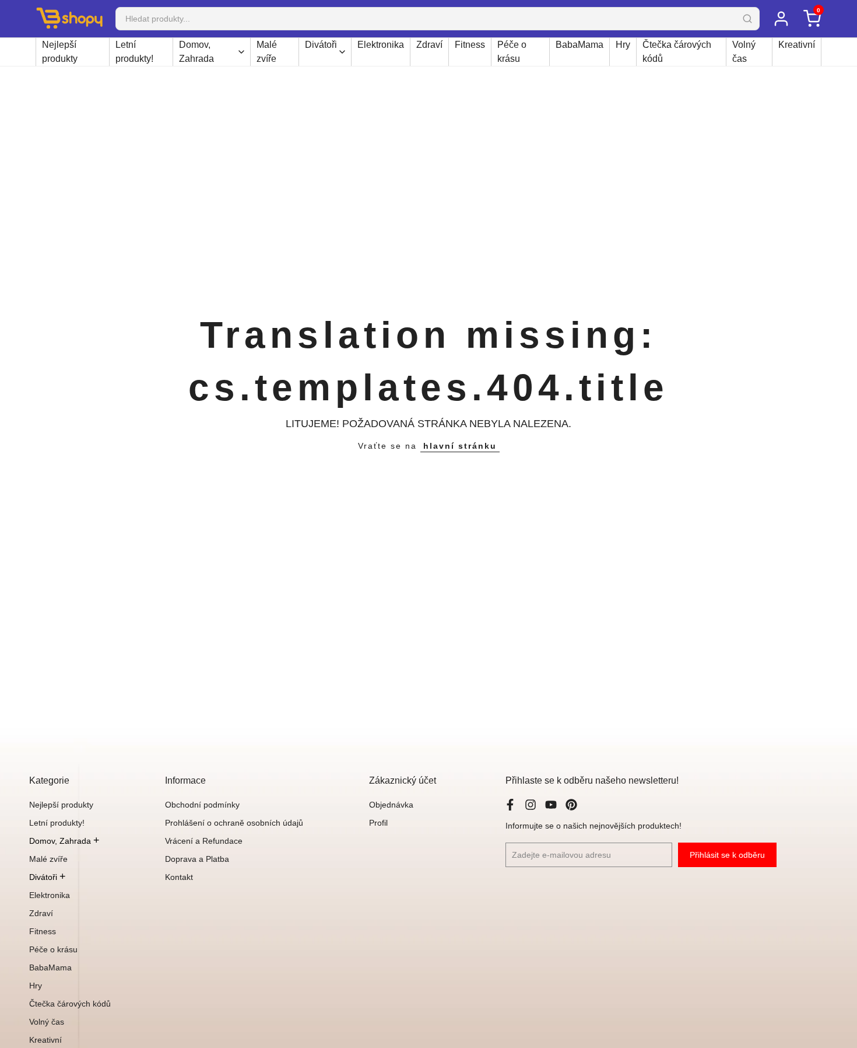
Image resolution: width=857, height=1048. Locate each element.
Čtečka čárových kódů (676, 52)
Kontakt (179, 877)
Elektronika (380, 45)
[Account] (781, 18)
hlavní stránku (460, 445)
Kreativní (796, 45)
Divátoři (321, 45)
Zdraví (429, 45)
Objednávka (391, 804)
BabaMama (579, 45)
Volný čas (744, 52)
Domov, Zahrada (196, 52)
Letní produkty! (134, 52)
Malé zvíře (267, 52)
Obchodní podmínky (202, 804)
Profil (378, 822)
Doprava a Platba (197, 859)
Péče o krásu (511, 52)
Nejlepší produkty (60, 52)
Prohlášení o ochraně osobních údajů (234, 822)
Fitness (470, 45)
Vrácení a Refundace (204, 841)
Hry (623, 45)
